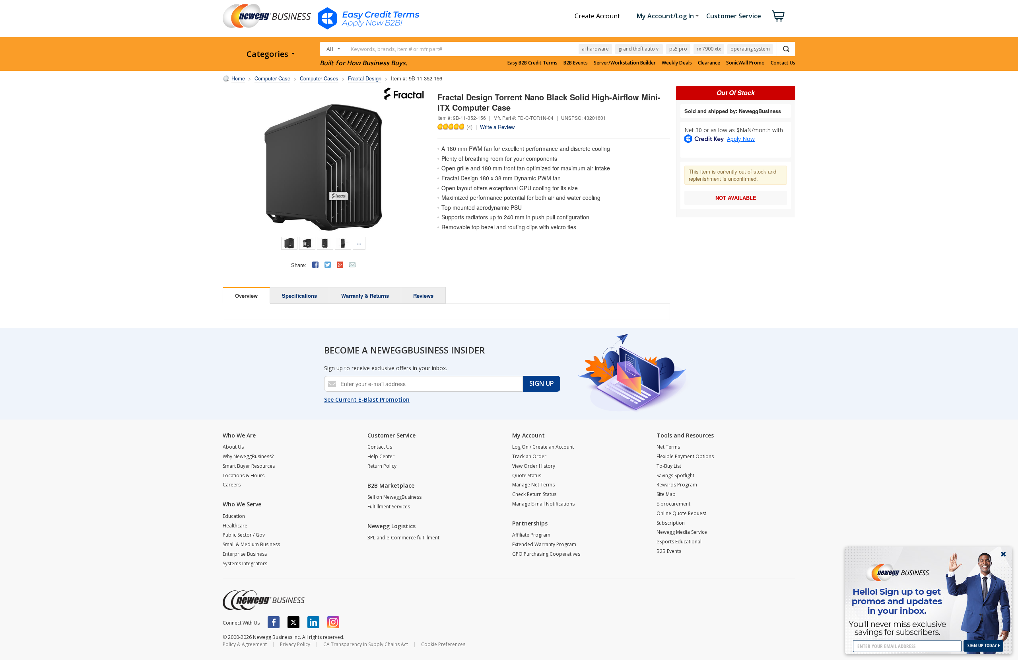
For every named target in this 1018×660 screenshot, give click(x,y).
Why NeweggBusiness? (248, 456)
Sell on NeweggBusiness (394, 497)
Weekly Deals (677, 63)
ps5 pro (678, 48)
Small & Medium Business (251, 544)
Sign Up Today (982, 645)
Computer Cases (319, 78)
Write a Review (497, 127)
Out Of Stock (736, 92)
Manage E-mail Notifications (543, 503)
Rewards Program (677, 484)
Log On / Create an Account (543, 446)
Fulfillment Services (388, 506)
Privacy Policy (295, 644)
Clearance (709, 63)
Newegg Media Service (682, 532)
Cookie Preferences (443, 644)
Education (234, 516)
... (359, 242)
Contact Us (783, 63)
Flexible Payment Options (685, 456)
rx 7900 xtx (709, 48)
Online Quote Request (681, 513)
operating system (750, 48)
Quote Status (526, 475)
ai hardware (595, 48)
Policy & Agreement (245, 644)
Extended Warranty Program (544, 544)
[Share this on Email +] (352, 265)
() (469, 126)
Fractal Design (364, 78)
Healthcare (235, 525)
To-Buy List (669, 466)
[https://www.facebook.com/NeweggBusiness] (274, 622)
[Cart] (778, 16)
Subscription (671, 522)
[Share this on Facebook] (315, 265)
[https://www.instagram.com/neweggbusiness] (333, 622)
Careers (232, 484)
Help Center (380, 456)
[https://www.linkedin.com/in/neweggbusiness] (313, 622)
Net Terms (668, 446)
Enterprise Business (245, 554)
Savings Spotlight (675, 475)
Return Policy (381, 466)
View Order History (533, 466)
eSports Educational (679, 541)
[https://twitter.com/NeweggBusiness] (293, 622)
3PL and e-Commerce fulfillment (403, 537)
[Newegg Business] (264, 600)
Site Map (666, 494)
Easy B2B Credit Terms (532, 63)
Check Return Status (534, 494)
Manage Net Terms (533, 484)
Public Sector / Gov (244, 534)
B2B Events (575, 63)
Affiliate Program (531, 534)
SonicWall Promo (745, 63)
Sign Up (541, 383)
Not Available (735, 197)
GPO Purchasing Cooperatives (546, 554)
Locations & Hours (243, 475)
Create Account (597, 16)
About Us (233, 446)
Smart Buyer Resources (249, 466)
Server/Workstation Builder (625, 63)
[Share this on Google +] (340, 265)
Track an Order (529, 456)
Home (238, 78)
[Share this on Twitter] (327, 265)
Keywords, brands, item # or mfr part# (396, 49)
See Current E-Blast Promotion (367, 399)
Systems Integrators (245, 563)
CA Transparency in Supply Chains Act (365, 644)
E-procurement (673, 503)
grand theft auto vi (639, 48)
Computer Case (272, 78)
